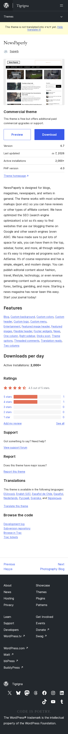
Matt (9, 654)
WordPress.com (16, 648)
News (56, 331)
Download (49, 134)
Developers (11, 630)
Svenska (36, 498)
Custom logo (21, 321)
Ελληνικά (9, 493)
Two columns (11, 345)
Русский (24, 498)
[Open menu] (62, 5)
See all (60, 423)
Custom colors (45, 316)
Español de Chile (42, 493)
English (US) (23, 493)
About (8, 585)
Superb (14, 51)
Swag (41, 636)
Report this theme (14, 471)
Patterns (41, 605)
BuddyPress (13, 667)
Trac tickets (11, 537)
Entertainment (12, 326)
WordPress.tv (14, 636)
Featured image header (36, 326)
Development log (14, 523)
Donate (43, 630)
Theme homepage (15, 175)
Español (58, 493)
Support (9, 623)
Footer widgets (43, 331)
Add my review (13, 423)
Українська (54, 498)
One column (11, 335)
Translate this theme (16, 506)
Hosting (9, 598)
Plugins (40, 598)
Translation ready (51, 340)
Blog (6, 316)
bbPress (11, 661)
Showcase (43, 585)
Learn (7, 617)
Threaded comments (26, 340)
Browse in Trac (13, 532)
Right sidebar (27, 335)
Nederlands (11, 498)
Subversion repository (17, 528)
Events (40, 623)
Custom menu (38, 321)
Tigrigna (17, 684)
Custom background (23, 316)
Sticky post (43, 335)
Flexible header (23, 331)
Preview (17, 134)
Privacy (9, 605)
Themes (8, 16)
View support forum (15, 447)
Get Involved (44, 617)
